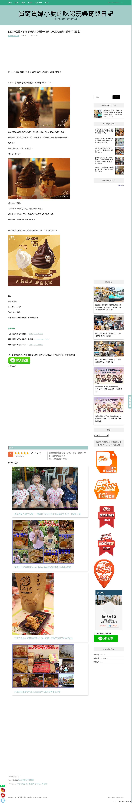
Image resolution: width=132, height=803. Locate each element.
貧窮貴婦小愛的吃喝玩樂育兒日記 (66, 14)
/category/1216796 (36, 345)
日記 (46, 2)
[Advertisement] (48, 54)
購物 (30, 2)
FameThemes (120, 797)
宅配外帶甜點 (34, 784)
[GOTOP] (3, 800)
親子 (10, 2)
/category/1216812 (42, 339)
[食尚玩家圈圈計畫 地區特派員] (107, 462)
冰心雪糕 (21, 784)
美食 (16, 2)
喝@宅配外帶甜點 (13, 35)
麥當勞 (44, 784)
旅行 (23, 2)
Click (130, 401)
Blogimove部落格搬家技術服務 (122, 801)
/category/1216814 (36, 334)
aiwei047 (25, 35)
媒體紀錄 (38, 2)
